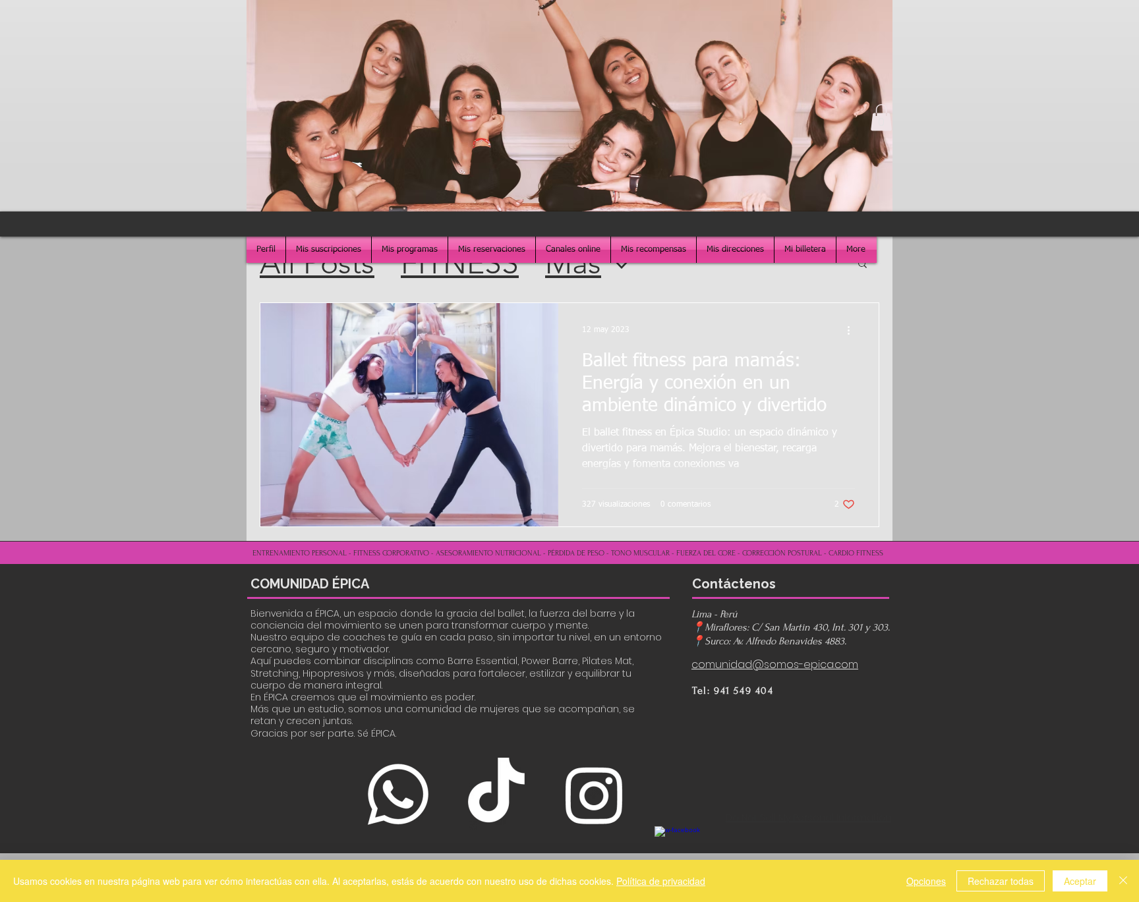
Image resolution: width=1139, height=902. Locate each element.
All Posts (317, 262)
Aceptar (1080, 881)
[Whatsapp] (398, 794)
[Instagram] (594, 794)
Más (573, 262)
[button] (881, 117)
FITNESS (460, 262)
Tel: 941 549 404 (733, 690)
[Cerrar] (1123, 880)
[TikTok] (496, 794)
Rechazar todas (1001, 881)
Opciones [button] (926, 881)
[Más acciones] (853, 330)
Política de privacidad (660, 881)
